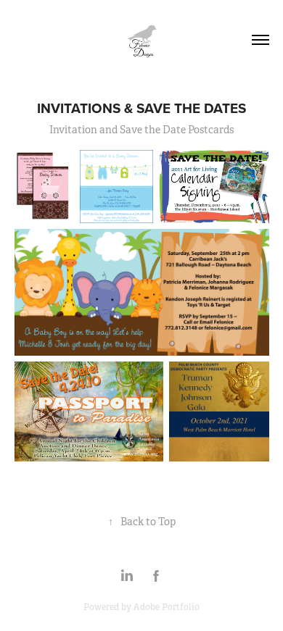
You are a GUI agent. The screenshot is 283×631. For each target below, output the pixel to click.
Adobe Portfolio (167, 607)
